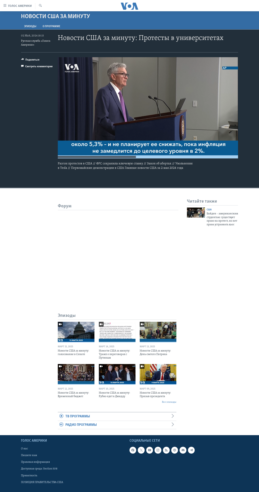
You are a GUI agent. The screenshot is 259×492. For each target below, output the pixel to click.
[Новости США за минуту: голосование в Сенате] (76, 332)
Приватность (29, 475)
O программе (51, 26)
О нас (24, 448)
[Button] (30, 60)
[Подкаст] (174, 450)
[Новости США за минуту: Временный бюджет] (76, 374)
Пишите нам (29, 455)
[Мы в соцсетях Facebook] (133, 450)
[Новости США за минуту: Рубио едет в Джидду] (117, 374)
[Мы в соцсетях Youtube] (149, 450)
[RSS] (166, 450)
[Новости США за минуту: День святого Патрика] (158, 332)
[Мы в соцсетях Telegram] (191, 450)
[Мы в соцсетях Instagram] (158, 450)
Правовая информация (35, 462)
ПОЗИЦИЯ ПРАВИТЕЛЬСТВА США (42, 482)
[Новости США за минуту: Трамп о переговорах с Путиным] (117, 332)
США (209, 209)
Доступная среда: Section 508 (39, 468)
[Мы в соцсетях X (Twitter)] (141, 450)
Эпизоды (30, 26)
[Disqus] (118, 254)
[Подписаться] (183, 450)
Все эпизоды (169, 402)
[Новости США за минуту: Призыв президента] (158, 374)
